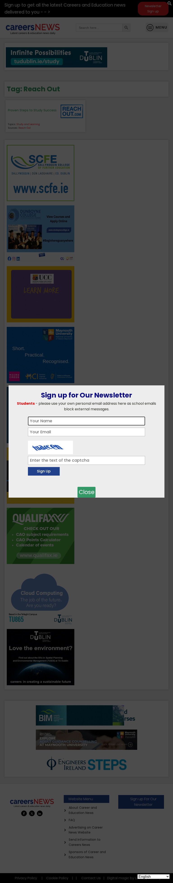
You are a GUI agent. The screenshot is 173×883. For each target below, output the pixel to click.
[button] (169, 4)
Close (86, 492)
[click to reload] (50, 446)
